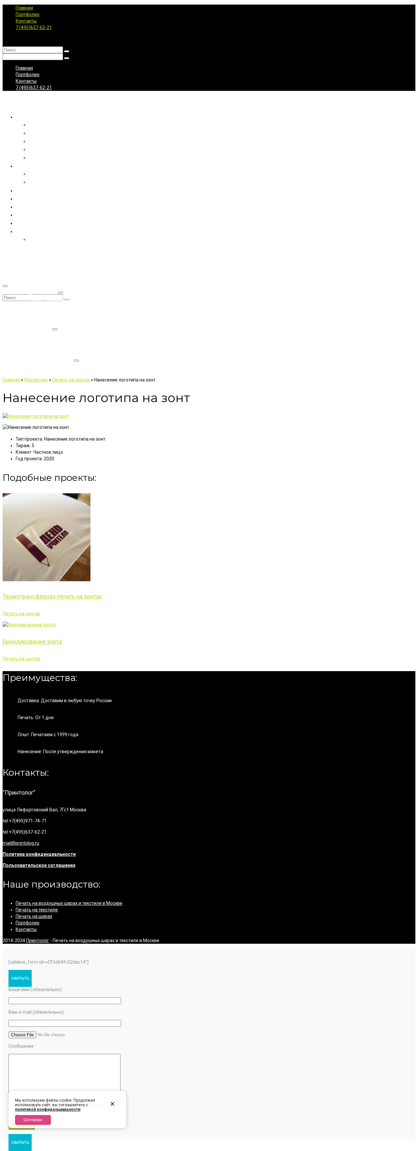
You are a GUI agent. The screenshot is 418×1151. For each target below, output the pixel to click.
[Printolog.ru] (209, 102)
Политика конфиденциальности (39, 854)
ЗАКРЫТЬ (20, 978)
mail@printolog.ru (21, 843)
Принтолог (37, 940)
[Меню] (5, 286)
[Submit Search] (66, 51)
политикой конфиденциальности (47, 1109)
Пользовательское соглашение (39, 865)
